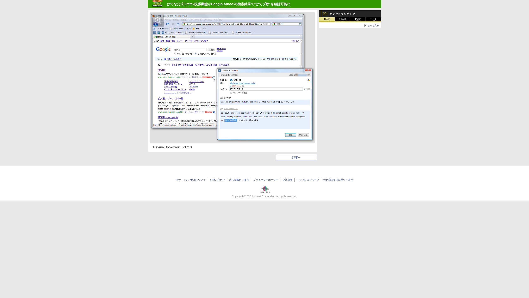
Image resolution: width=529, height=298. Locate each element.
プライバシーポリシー (265, 179)
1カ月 (373, 19)
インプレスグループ (308, 179)
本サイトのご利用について (191, 179)
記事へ (296, 157)
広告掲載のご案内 (239, 179)
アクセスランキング (342, 14)
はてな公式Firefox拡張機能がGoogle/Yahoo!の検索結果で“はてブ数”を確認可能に (229, 4)
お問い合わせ (217, 179)
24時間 (342, 19)
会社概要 (287, 179)
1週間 (358, 19)
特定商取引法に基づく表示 (338, 179)
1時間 (327, 19)
